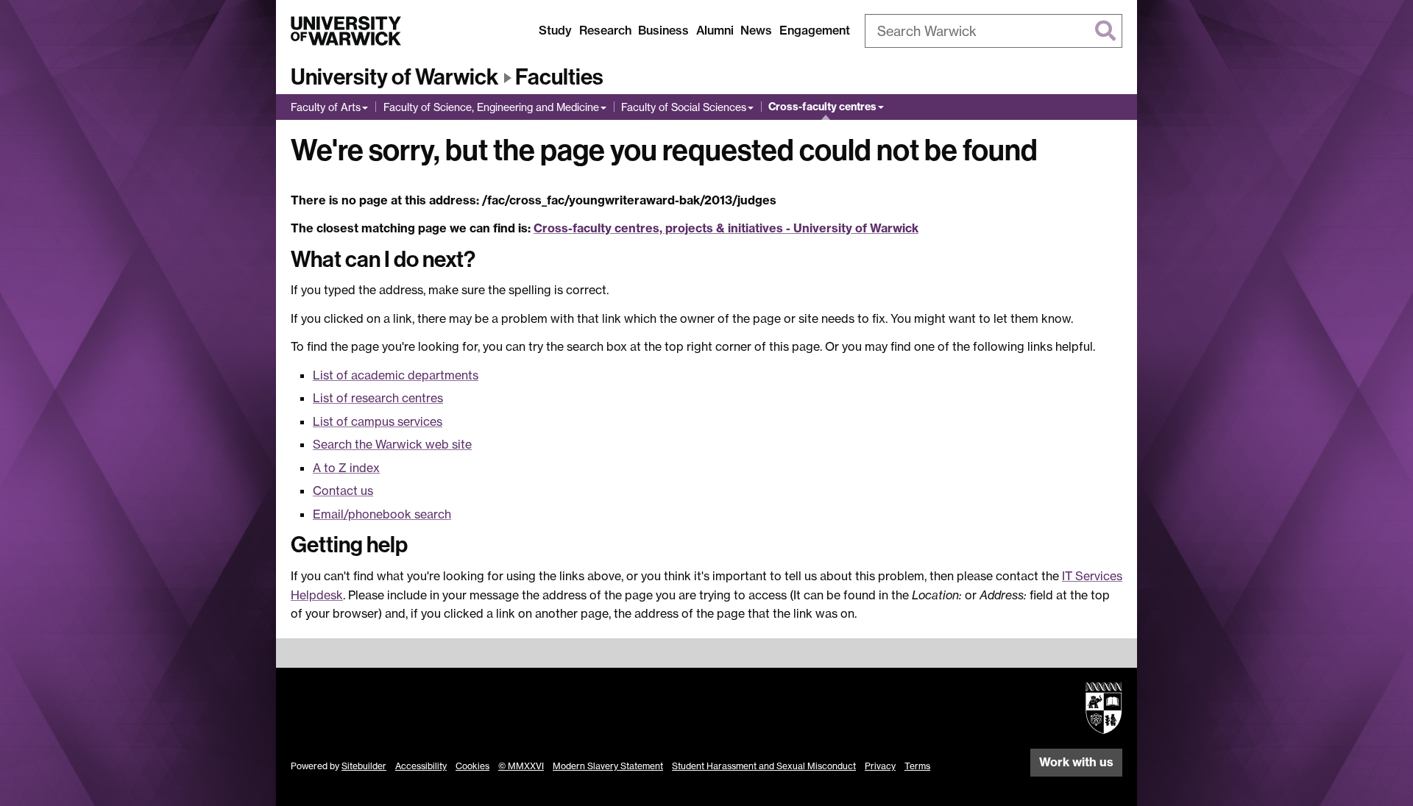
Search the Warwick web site (392, 444)
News (756, 30)
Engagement (814, 30)
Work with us (1076, 762)
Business (663, 30)
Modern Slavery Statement (608, 765)
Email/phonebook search (382, 514)
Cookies (472, 765)
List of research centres (378, 397)
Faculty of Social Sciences (683, 107)
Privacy (880, 765)
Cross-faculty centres (822, 106)
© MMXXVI (521, 765)
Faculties (559, 77)
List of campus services (377, 421)
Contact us (343, 490)
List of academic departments (395, 375)
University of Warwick (394, 77)
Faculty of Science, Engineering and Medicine (491, 107)
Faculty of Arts (326, 107)
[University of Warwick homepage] (345, 31)
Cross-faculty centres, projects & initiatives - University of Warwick (726, 228)
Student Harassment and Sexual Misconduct (764, 765)
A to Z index (346, 467)
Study (555, 30)
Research (605, 30)
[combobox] (993, 31)
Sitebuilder (363, 765)
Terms (917, 765)
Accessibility (421, 765)
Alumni (715, 30)
